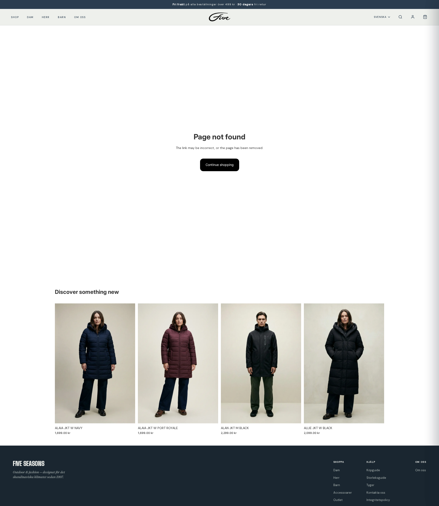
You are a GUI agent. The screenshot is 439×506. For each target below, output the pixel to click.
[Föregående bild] (62, 363)
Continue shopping (220, 165)
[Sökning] (400, 17)
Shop (15, 17)
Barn (62, 17)
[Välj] (128, 416)
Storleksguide (376, 478)
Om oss (80, 17)
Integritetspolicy (378, 500)
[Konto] (413, 17)
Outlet (338, 500)
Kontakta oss (376, 493)
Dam (30, 17)
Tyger (370, 485)
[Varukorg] (425, 17)
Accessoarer (342, 493)
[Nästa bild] (128, 363)
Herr (46, 17)
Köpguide (373, 470)
